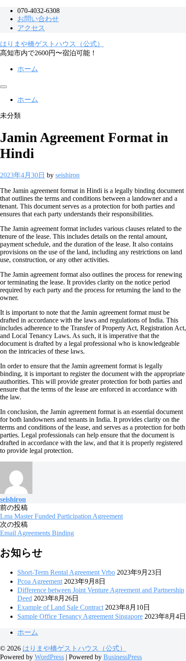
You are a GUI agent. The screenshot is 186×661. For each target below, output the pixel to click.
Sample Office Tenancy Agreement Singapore (80, 616)
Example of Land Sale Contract (60, 607)
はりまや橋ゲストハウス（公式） (52, 43)
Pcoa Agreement (39, 581)
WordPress (49, 657)
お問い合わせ (38, 18)
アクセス (31, 28)
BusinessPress (122, 657)
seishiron (67, 175)
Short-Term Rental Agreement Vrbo (66, 572)
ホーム (27, 69)
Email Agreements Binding (37, 533)
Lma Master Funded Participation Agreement (61, 516)
